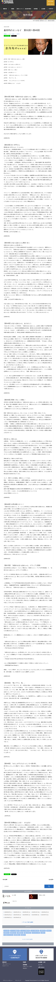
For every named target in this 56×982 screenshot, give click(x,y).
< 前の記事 (4, 879)
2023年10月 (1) (26, 912)
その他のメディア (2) (8, 934)
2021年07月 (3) (44, 914)
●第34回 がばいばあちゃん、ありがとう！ (13, 67)
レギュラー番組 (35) (25, 930)
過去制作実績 (28, 8)
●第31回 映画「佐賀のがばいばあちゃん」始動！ (14, 59)
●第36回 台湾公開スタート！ (10, 72)
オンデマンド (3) (36, 932)
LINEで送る (7, 35)
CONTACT (15, 958)
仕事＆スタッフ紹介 (27, 966)
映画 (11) (49, 930)
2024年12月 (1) (17, 912)
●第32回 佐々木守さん (9, 61)
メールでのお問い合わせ (15, 955)
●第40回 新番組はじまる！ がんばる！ (12, 83)
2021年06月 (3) (8, 917)
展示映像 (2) (17, 934)
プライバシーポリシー (7, 980)
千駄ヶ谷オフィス (6, 964)
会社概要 (43, 8)
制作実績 (37, 20)
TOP (34, 20)
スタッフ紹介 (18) (34, 930)
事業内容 (5, 8)
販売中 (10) (13, 932)
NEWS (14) (42, 930)
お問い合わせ (51, 4)
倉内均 (18, 34)
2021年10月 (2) (17, 914)
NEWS (5, 34)
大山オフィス (5, 965)
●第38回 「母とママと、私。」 (11, 77)
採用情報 (36, 8)
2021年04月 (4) (17, 917)
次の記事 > (51, 879)
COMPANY (51, 8)
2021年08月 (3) (35, 914)
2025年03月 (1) (8, 912)
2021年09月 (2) (26, 914)
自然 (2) (23, 934)
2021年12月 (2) (8, 914)
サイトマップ (18, 980)
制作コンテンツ (20, 8)
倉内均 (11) (6, 932)
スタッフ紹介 (12, 34)
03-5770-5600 (41, 958)
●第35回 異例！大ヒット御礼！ (11, 69)
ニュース (40, 964)
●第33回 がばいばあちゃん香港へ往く (12, 64)
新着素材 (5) (20, 932)
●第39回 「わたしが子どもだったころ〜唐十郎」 (14, 80)
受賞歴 (12, 8)
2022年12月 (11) (36, 912)
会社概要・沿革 (41, 962)
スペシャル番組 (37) (15, 930)
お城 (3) (42, 932)
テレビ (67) (6, 930)
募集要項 (25, 968)
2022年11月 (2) (45, 912)
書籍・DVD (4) (27, 932)
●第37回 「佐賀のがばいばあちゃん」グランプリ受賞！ (16, 75)
